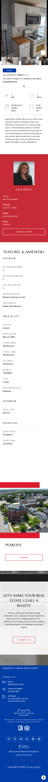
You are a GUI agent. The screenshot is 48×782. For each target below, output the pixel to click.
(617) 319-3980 (13, 691)
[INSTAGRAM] (9, 739)
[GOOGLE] (33, 739)
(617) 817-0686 (10, 207)
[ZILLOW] (39, 739)
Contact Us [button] (24, 640)
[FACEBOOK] (15, 739)
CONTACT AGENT (24, 232)
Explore (24, 557)
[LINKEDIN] (21, 739)
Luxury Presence (24, 754)
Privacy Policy (33, 767)
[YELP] (27, 739)
